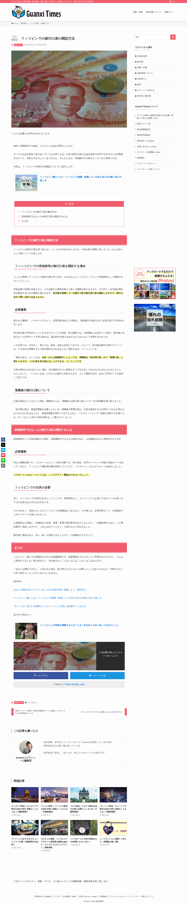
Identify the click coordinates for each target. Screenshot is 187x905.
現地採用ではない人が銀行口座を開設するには (45, 216)
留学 (139, 84)
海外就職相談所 (143, 129)
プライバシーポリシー (146, 163)
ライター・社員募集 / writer (149, 152)
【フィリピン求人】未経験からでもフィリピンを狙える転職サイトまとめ (50, 606)
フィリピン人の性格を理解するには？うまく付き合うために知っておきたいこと (79, 625)
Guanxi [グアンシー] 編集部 (26, 759)
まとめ (25, 221)
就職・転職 (142, 67)
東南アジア (18, 45)
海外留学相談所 (143, 135)
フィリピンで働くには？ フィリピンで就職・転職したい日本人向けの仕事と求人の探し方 (58, 598)
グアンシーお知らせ (146, 90)
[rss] (170, 1)
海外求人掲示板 (144, 96)
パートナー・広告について (148, 169)
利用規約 (141, 158)
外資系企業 (142, 56)
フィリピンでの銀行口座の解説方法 (39, 212)
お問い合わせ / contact (146, 146)
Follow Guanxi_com (74, 684)
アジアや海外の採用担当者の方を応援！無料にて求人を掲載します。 (155, 116)
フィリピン (32, 703)
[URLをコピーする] (3, 466)
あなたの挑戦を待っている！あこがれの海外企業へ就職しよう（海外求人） (51, 590)
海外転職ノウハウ (145, 73)
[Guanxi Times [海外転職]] (36, 12)
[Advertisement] (155, 220)
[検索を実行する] (173, 37)
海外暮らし (142, 79)
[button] (3, 440)
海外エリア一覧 (143, 124)
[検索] (174, 1)
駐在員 (140, 62)
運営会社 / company (145, 141)
